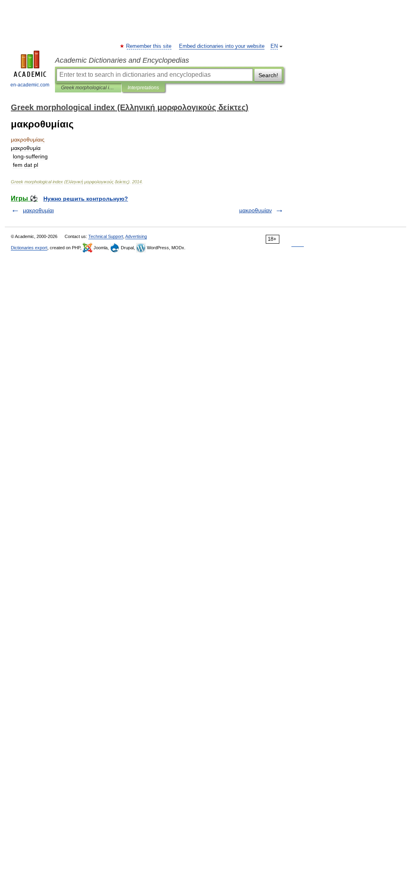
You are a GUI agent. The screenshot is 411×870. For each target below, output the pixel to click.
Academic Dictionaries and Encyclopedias (122, 60)
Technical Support (105, 236)
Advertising (136, 236)
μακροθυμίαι (38, 210)
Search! (268, 75)
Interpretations (143, 87)
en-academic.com (29, 85)
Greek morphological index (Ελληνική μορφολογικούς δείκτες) (88, 87)
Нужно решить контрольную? (85, 198)
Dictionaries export (29, 247)
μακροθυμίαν (255, 210)
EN (274, 46)
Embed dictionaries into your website (222, 46)
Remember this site (149, 46)
